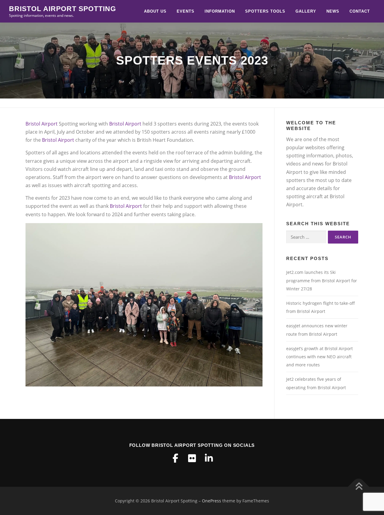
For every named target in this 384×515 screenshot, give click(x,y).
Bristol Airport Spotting (62, 9)
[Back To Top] (358, 487)
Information (220, 11)
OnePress (211, 501)
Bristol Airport (42, 123)
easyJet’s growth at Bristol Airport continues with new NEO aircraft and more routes (319, 357)
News (332, 11)
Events (185, 11)
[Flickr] (192, 458)
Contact (360, 11)
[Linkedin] (208, 458)
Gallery (306, 11)
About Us (155, 11)
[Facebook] (175, 458)
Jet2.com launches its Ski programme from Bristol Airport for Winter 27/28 (321, 280)
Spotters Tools (265, 11)
